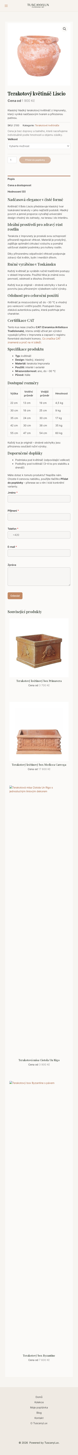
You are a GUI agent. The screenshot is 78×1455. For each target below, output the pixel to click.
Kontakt (39, 1417)
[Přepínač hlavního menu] (6, 5)
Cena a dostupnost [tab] (19, 185)
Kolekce (39, 1402)
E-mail (12, 546)
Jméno (13, 492)
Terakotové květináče (47, 125)
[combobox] (13, 534)
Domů (39, 1396)
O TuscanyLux (39, 1423)
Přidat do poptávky (35, 160)
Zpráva (12, 564)
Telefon (13, 528)
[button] (64, 29)
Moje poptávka (39, 1407)
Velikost (13, 139)
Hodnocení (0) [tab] (17, 191)
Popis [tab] (11, 178)
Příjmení (13, 510)
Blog (39, 1412)
